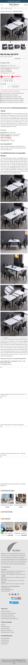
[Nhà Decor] (14, 547)
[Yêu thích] (24, 5)
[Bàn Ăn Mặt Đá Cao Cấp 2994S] (7, 499)
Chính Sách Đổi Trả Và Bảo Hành (7, 615)
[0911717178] (2, 532)
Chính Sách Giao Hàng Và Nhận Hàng (8, 613)
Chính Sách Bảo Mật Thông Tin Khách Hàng (9, 618)
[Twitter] (12, 594)
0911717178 (6, 76)
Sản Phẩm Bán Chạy (5, 640)
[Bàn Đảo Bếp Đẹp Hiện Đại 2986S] (20, 499)
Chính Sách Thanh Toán (5, 611)
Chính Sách (3, 624)
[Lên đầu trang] (25, 655)
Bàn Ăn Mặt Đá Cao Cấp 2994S (7, 505)
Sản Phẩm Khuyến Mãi (5, 638)
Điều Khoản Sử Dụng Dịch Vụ (6, 630)
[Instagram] (18, 594)
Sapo (14, 663)
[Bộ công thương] (14, 602)
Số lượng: (3, 84)
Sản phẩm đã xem (6, 512)
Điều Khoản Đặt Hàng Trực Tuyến (7, 632)
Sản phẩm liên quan (7, 490)
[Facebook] (10, 594)
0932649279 (17, 76)
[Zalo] (2, 529)
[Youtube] (15, 594)
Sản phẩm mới (5, 519)
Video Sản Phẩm (4, 643)
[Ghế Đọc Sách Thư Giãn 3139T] (7, 527)
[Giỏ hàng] (26, 5)
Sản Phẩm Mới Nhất (5, 642)
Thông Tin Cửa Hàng (5, 628)
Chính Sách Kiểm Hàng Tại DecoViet (8, 616)
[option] (14, 27)
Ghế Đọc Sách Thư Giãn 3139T (7, 533)
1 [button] (10, 41)
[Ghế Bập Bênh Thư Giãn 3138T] (20, 527)
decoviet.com (7, 591)
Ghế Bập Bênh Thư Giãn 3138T (21, 533)
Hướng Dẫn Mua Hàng (5, 626)
